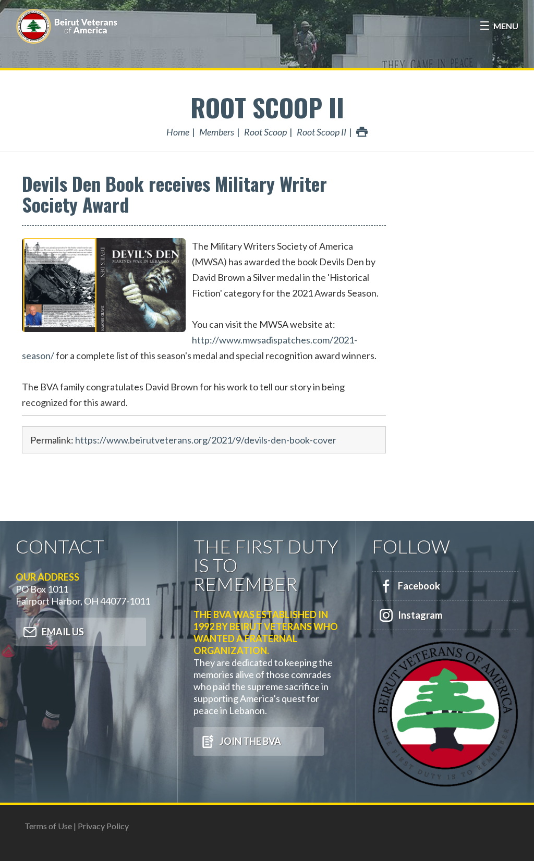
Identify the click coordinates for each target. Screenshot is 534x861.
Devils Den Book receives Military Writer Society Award (174, 193)
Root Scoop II (267, 107)
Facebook (419, 586)
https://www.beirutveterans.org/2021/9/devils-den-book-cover (205, 440)
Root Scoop (265, 132)
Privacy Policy (103, 826)
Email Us (63, 631)
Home (177, 132)
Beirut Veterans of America (68, 26)
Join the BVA (250, 741)
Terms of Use (48, 826)
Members (216, 132)
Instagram (420, 615)
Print (362, 132)
